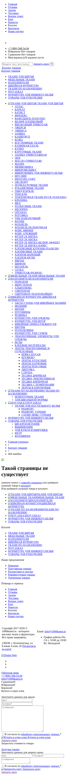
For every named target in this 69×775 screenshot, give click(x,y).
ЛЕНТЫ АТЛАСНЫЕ (34, 360)
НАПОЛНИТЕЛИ (18, 82)
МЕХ (18, 203)
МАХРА (19, 163)
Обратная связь (10, 672)
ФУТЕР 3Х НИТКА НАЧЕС (31, 245)
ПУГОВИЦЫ (22, 312)
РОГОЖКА (21, 215)
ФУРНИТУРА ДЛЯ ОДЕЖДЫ (32, 318)
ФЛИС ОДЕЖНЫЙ (26, 233)
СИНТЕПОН (22, 290)
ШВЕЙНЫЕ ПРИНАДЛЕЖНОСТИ (35, 324)
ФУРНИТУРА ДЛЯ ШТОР (30, 321)
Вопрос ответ (15, 16)
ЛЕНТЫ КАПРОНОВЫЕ (36, 387)
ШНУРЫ (20, 327)
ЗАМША (20, 133)
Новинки (13, 565)
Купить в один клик (39, 737)
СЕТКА (19, 269)
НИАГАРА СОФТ (25, 179)
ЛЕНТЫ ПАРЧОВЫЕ (34, 363)
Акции (12, 10)
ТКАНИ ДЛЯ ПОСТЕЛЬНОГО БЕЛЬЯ (37, 405)
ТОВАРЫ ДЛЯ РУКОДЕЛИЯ (25, 97)
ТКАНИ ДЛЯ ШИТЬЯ (21, 76)
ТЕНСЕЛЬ (21, 194)
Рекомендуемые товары (21, 574)
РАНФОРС (27, 408)
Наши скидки (16, 31)
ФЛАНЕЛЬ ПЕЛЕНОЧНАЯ (31, 227)
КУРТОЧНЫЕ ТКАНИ (28, 151)
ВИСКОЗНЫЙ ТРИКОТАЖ (31, 124)
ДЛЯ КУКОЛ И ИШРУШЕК (31, 430)
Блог (10, 19)
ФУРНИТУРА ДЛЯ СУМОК (31, 333)
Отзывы (12, 7)
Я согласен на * (33, 734)
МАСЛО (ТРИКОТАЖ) (28, 160)
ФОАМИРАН (22, 436)
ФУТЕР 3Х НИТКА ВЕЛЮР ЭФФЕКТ (37, 242)
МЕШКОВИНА (24, 166)
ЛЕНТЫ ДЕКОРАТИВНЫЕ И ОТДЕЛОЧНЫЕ (32, 350)
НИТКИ (19, 309)
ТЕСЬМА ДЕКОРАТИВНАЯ (38, 378)
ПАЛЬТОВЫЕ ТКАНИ (28, 206)
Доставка (13, 13)
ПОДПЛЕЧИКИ (24, 330)
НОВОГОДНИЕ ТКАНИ (29, 396)
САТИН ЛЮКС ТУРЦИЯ (36, 414)
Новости (13, 22)
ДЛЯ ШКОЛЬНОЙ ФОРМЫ (31, 399)
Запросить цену (31, 769)
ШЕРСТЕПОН (23, 284)
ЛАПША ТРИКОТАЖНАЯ (31, 154)
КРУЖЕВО (27, 357)
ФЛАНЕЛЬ (21, 224)
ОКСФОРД (21, 182)
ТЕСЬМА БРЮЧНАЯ (33, 375)
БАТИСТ (20, 112)
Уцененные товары (19, 577)
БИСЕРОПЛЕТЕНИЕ (27, 424)
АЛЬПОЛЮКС (23, 287)
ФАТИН (19, 221)
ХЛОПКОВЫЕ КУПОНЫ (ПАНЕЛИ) (37, 248)
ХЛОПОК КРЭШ (25, 257)
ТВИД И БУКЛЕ (24, 191)
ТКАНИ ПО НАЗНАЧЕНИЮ (25, 88)
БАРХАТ (20, 109)
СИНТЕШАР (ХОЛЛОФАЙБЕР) (34, 293)
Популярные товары (19, 568)
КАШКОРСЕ (22, 136)
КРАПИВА (21, 200)
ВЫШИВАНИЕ (24, 427)
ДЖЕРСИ (20, 127)
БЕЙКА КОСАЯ (31, 354)
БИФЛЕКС (21, 115)
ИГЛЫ (18, 342)
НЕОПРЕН (21, 209)
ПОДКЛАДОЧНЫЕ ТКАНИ (31, 185)
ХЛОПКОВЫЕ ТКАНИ (29, 251)
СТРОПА (26, 372)
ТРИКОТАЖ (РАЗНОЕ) (28, 272)
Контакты (13, 28)
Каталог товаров (11, 67)
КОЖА (19, 139)
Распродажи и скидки (20, 571)
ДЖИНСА (21, 130)
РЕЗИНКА (21, 315)
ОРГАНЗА (21, 212)
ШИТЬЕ (19, 260)
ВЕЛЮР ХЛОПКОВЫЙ (29, 121)
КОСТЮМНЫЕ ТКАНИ (29, 142)
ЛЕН (17, 157)
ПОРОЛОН (21, 281)
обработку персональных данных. (40, 734)
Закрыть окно (41, 63)
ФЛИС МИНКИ (24, 230)
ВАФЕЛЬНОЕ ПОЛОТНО (30, 118)
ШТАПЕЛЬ (21, 266)
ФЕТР (18, 433)
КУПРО (19, 148)
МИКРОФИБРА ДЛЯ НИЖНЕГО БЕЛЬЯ (39, 173)
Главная (12, 4)
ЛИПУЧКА (28, 369)
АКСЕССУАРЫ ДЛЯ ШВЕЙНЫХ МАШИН (40, 303)
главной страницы (31, 482)
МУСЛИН (21, 176)
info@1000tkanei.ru (55, 631)
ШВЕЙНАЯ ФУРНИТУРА (23, 85)
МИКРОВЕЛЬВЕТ (26, 170)
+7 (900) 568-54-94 (18, 48)
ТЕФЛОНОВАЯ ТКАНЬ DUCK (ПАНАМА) (40, 197)
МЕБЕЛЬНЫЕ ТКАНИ (21, 79)
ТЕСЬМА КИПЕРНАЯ (34, 381)
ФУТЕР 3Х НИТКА (26, 239)
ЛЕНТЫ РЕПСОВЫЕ (34, 366)
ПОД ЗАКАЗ (15, 91)
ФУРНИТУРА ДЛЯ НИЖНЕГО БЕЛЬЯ (30, 94)
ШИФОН (20, 263)
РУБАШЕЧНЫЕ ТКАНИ (29, 188)
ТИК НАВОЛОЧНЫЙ (28, 218)
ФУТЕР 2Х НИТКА (26, 236)
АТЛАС (19, 106)
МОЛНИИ (21, 306)
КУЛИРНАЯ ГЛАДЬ (27, 145)
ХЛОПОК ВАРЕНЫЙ (27, 254)
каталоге (25, 485)
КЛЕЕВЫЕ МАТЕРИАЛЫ (30, 345)
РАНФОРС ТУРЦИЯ (33, 411)
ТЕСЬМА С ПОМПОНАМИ (37, 384)
